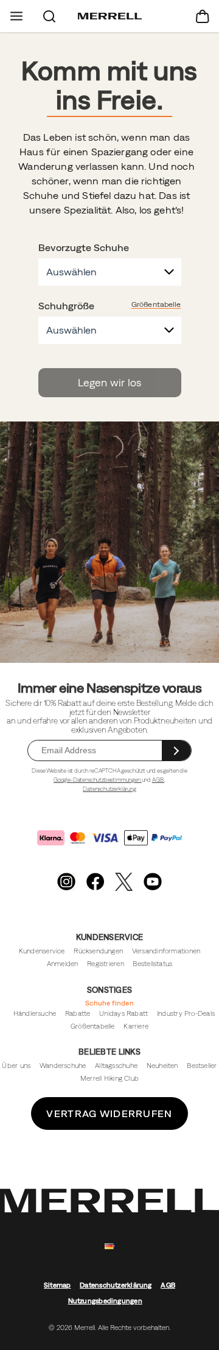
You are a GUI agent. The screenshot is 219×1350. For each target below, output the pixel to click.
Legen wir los (110, 383)
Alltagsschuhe (116, 1065)
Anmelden (62, 963)
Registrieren (105, 963)
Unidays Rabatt (123, 1013)
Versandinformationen (166, 951)
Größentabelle (156, 305)
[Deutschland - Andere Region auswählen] (109, 1246)
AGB (158, 779)
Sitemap (57, 1285)
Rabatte (78, 1013)
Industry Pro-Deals (186, 1013)
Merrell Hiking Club (109, 1078)
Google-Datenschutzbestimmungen (98, 779)
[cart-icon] (202, 16)
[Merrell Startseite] (110, 16)
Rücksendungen (98, 951)
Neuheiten (162, 1065)
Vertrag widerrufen (109, 1113)
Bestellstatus (152, 963)
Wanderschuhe (63, 1065)
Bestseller (202, 1065)
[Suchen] (49, 16)
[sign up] (176, 750)
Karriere (135, 1026)
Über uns (16, 1065)
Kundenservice (42, 951)
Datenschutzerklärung (109, 788)
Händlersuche (35, 1013)
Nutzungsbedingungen (105, 1301)
